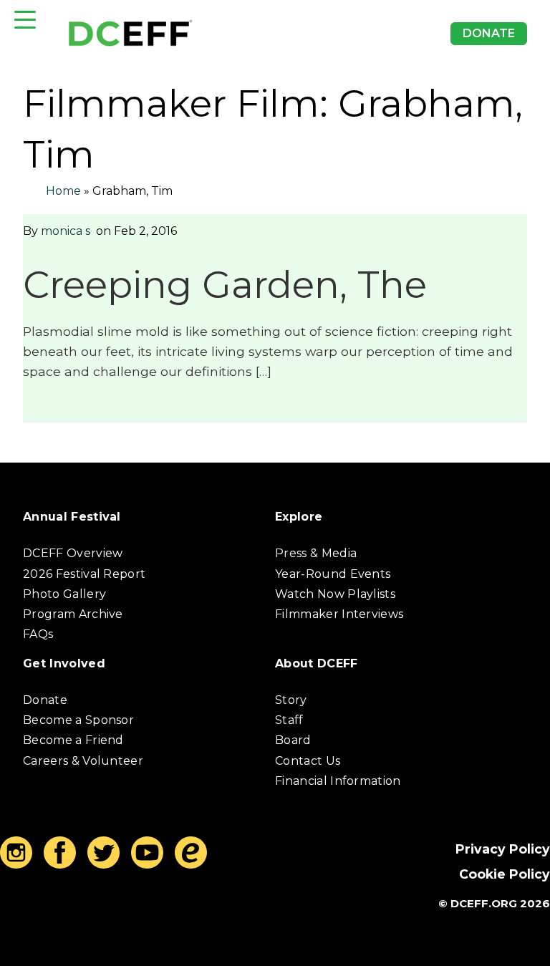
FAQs (38, 634)
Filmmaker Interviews (339, 614)
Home (63, 191)
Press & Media (316, 553)
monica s (65, 231)
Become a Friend (73, 740)
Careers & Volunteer (83, 761)
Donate (489, 33)
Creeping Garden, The (225, 284)
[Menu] (25, 20)
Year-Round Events (332, 574)
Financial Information (338, 781)
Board (293, 740)
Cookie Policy (504, 874)
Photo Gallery (64, 594)
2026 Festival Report (84, 574)
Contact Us (307, 761)
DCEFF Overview (72, 553)
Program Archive (73, 614)
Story (291, 700)
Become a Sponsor (78, 720)
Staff (289, 720)
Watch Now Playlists (335, 594)
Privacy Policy (502, 848)
